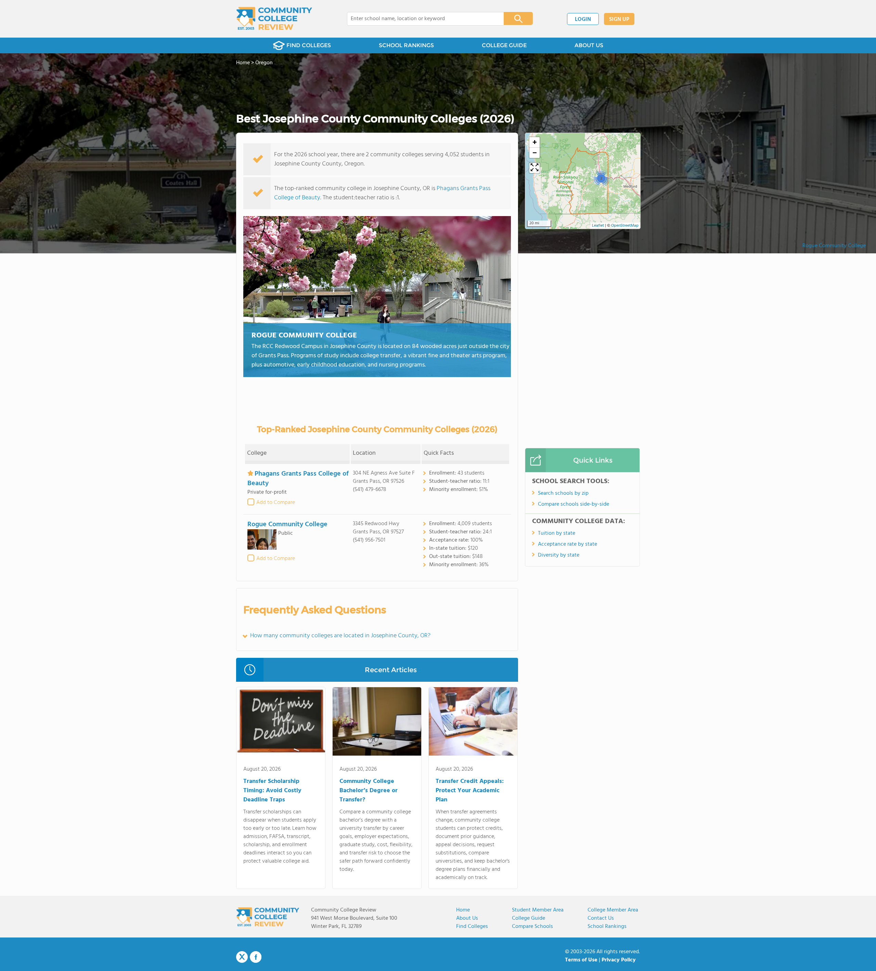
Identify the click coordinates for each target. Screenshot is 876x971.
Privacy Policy (619, 960)
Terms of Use (581, 960)
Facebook (255, 956)
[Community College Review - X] (242, 957)
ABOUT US (589, 45)
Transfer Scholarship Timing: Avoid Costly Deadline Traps (272, 790)
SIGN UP (619, 19)
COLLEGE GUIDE (504, 45)
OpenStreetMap (625, 225)
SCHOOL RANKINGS (406, 45)
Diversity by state (558, 555)
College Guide (528, 918)
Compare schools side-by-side (573, 504)
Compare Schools (532, 926)
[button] (601, 178)
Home (463, 910)
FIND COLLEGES (308, 45)
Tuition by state (556, 533)
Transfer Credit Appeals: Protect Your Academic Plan (470, 790)
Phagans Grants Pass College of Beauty (298, 478)
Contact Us (601, 918)
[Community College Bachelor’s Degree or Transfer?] (377, 722)
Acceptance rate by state (567, 544)
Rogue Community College (834, 245)
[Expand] (534, 168)
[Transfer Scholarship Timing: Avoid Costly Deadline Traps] (280, 722)
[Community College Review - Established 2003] (274, 19)
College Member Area (613, 910)
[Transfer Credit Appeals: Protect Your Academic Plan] (473, 722)
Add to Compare (275, 502)
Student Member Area (538, 910)
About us (467, 918)
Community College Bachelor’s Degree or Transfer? (368, 790)
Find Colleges (472, 926)
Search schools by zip (563, 493)
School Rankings (607, 926)
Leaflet (598, 225)
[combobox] (420, 19)
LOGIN (583, 19)
